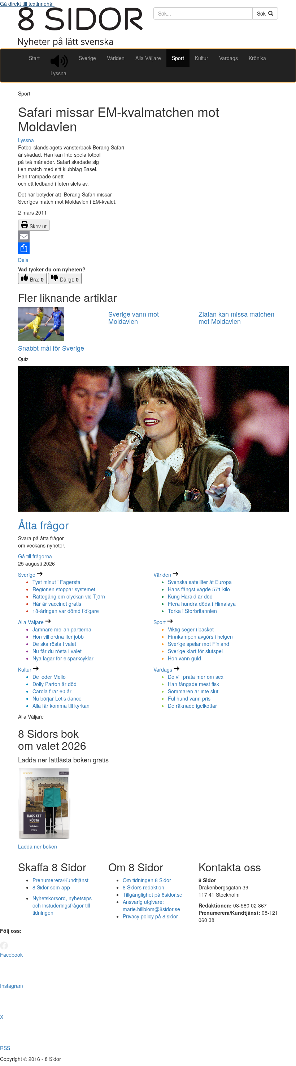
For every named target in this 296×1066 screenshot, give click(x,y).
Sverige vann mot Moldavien (133, 317)
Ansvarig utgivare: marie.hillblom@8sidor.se (151, 905)
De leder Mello (49, 676)
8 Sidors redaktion (143, 887)
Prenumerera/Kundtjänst (60, 880)
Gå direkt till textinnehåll (27, 3)
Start (34, 58)
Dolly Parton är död (54, 684)
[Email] (148, 236)
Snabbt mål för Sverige (51, 347)
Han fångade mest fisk (193, 684)
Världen (116, 58)
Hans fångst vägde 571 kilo (199, 589)
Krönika (257, 58)
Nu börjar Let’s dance (57, 698)
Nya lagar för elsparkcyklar (62, 658)
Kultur (201, 58)
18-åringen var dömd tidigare (65, 610)
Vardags (228, 58)
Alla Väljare (148, 58)
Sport (178, 58)
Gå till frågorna (35, 556)
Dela (23, 259)
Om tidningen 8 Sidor (147, 880)
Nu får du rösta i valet (57, 651)
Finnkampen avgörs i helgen (200, 636)
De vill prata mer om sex (195, 676)
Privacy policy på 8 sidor (150, 916)
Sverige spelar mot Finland (198, 643)
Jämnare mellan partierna (61, 629)
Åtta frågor (43, 525)
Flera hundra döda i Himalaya (202, 603)
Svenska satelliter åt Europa (200, 581)
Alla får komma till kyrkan (61, 705)
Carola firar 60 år (51, 691)
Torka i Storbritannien (192, 610)
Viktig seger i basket (191, 629)
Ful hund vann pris (189, 698)
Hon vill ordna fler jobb (58, 636)
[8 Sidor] (80, 44)
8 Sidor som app (51, 887)
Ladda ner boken (37, 846)
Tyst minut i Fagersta (56, 581)
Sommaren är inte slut (193, 691)
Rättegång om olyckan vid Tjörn (68, 596)
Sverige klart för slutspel (195, 651)
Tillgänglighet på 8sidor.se (152, 894)
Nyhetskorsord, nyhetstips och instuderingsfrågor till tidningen (62, 905)
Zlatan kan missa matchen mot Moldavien (236, 317)
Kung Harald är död (190, 596)
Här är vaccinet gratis (56, 603)
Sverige (87, 58)
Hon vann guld (184, 658)
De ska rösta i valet (54, 643)
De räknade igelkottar (192, 705)
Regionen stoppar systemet (63, 589)
